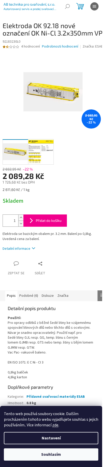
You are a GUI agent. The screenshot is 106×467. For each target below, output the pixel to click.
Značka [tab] (62, 295)
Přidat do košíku (48, 220)
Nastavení (51, 438)
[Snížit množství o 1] (20, 223)
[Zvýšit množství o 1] (20, 218)
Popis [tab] (11, 295)
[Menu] (94, 6)
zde (55, 425)
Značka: (93, 46)
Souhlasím (51, 454)
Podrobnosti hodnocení (60, 46)
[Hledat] (67, 6)
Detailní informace (16, 248)
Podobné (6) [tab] (28, 295)
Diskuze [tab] (48, 295)
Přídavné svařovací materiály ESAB (55, 396)
